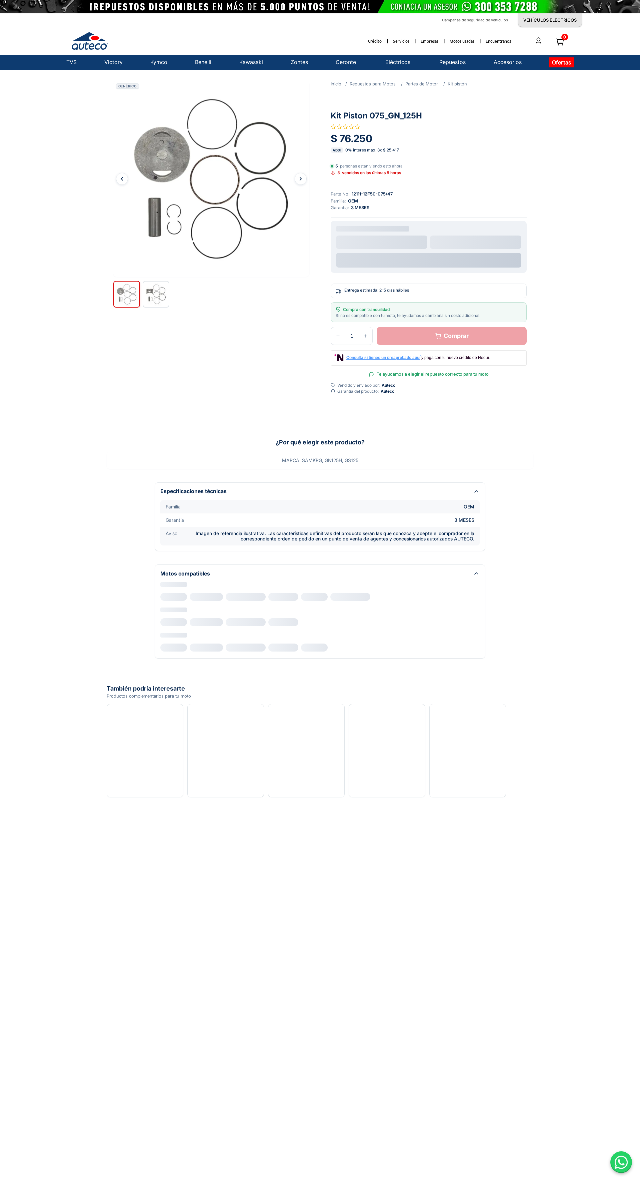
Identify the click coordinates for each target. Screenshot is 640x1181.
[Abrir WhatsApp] (621, 1162)
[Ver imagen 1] (126, 294)
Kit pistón (457, 83)
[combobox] (381, 242)
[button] (211, 179)
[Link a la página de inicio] (336, 84)
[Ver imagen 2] (156, 294)
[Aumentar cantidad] (365, 337)
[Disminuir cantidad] (338, 337)
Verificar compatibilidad (429, 259)
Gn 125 (172, 597)
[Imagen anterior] (122, 179)
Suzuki (168, 586)
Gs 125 (199, 597)
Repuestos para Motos (373, 83)
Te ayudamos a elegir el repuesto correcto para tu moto (433, 375)
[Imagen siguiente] (301, 179)
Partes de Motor (421, 83)
